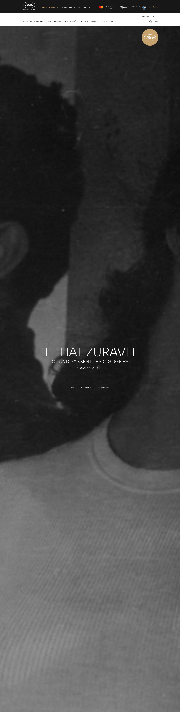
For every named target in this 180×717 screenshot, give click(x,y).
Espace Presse (107, 21)
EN (157, 16)
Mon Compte (146, 16)
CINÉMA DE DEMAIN (68, 8)
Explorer (84, 21)
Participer (94, 21)
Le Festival (39, 21)
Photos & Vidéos (71, 21)
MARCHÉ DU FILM (84, 8)
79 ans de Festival (54, 21)
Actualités (27, 21)
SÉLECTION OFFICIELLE (50, 8)
